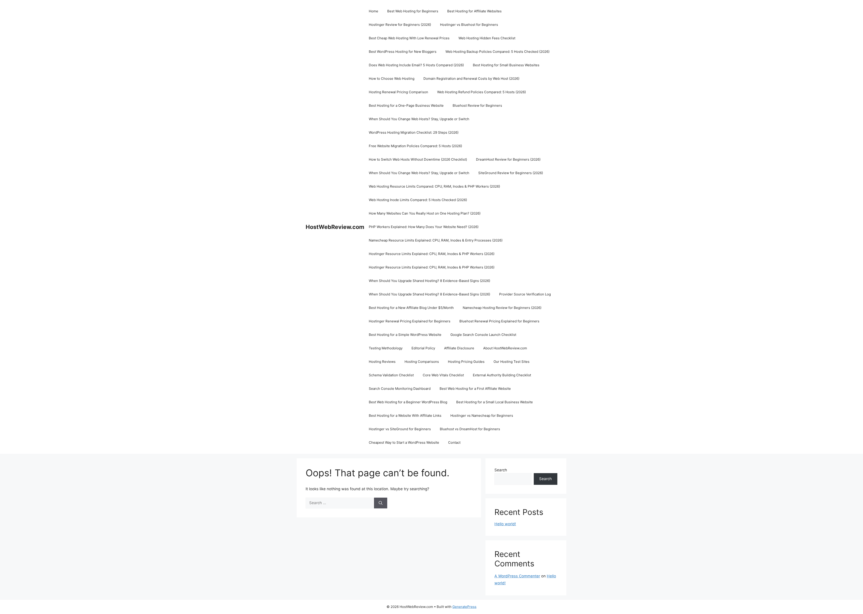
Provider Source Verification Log (525, 294)
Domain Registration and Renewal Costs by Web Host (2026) (471, 78)
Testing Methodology (386, 348)
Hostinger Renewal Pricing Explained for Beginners (409, 321)
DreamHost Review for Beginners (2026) (508, 159)
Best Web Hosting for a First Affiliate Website (475, 388)
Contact (454, 442)
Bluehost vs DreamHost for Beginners (470, 429)
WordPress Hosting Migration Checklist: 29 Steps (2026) (413, 132)
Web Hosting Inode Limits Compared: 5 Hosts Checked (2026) (418, 200)
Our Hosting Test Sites (511, 361)
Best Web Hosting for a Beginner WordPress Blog (408, 402)
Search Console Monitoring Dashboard (400, 388)
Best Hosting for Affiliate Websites (474, 11)
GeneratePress (464, 607)
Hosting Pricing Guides (466, 361)
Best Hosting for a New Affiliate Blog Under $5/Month (411, 308)
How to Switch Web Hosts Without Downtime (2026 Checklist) (418, 159)
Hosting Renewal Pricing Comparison (398, 92)
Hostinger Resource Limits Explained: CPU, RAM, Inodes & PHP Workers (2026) (431, 254)
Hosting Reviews (382, 361)
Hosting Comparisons (422, 361)
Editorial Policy (423, 348)
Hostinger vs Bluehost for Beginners (469, 24)
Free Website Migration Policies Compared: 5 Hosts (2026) (415, 146)
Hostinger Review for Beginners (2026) (400, 24)
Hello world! (505, 524)
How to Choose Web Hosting (391, 78)
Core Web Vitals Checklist (443, 375)
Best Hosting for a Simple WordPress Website (405, 334)
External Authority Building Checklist (502, 375)
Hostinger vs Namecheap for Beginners (481, 415)
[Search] (380, 503)
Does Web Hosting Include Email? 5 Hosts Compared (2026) (416, 65)
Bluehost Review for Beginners (477, 105)
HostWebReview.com (335, 227)
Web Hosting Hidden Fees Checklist (486, 38)
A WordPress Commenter (517, 576)
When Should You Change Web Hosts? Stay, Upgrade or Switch (419, 119)
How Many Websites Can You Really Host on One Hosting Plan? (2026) (424, 213)
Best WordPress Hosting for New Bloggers (402, 51)
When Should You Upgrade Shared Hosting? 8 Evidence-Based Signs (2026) (429, 281)
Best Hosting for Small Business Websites (506, 65)
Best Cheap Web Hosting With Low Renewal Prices (409, 38)
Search (500, 470)
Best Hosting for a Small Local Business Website (494, 402)
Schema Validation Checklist (391, 375)
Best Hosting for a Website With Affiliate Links (405, 415)
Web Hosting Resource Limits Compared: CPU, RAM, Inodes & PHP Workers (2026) (434, 186)
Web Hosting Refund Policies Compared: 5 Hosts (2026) (481, 92)
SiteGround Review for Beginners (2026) (510, 173)
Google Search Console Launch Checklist (483, 334)
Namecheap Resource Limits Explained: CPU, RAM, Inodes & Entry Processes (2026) (436, 240)
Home (373, 11)
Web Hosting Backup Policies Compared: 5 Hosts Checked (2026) (497, 51)
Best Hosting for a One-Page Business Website (406, 105)
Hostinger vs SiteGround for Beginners (400, 429)
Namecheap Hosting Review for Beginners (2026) (502, 308)
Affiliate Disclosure (459, 348)
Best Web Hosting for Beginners (412, 11)
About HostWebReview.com (505, 348)
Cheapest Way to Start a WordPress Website (404, 442)
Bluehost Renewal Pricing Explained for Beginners (499, 321)
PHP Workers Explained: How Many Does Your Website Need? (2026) (423, 227)
